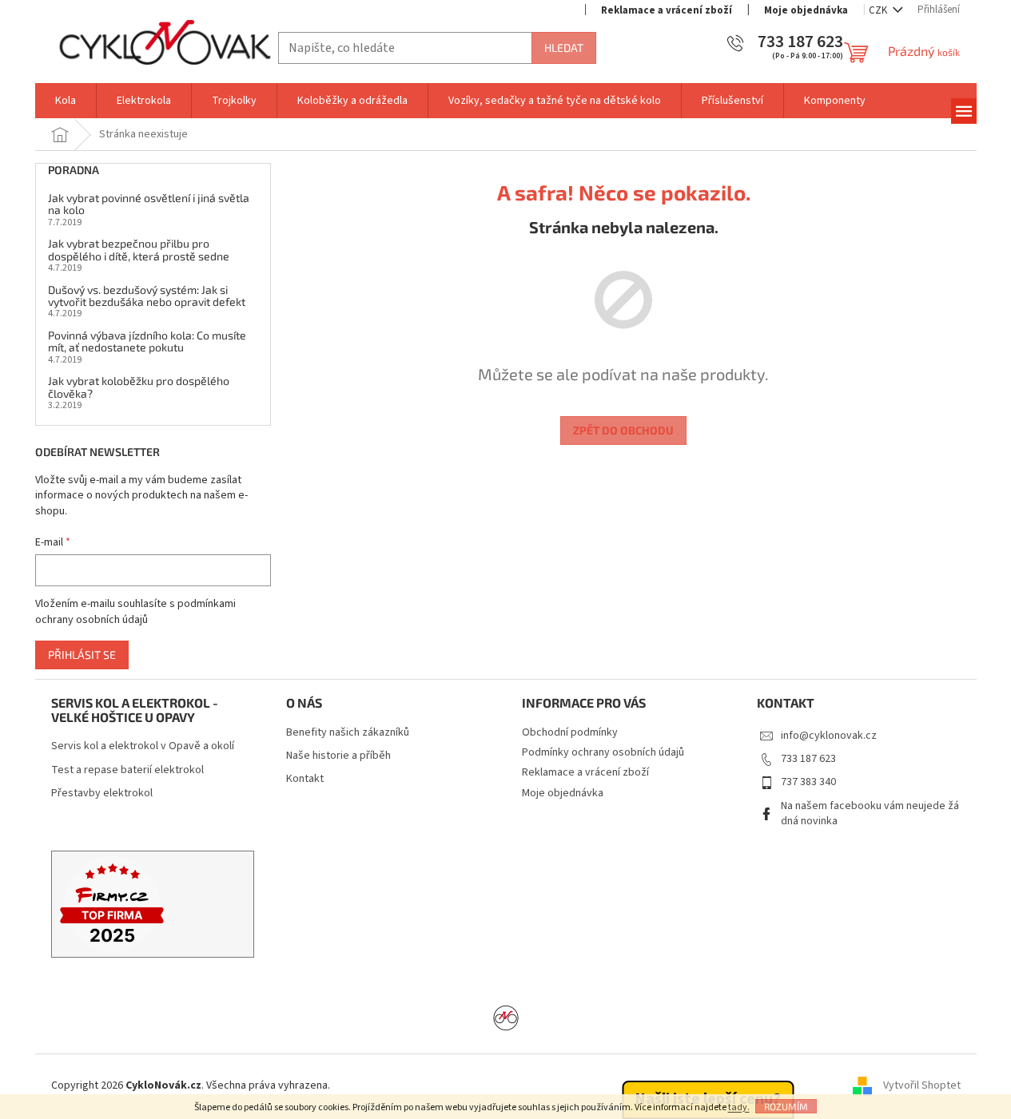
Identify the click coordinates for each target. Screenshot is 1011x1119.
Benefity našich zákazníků (347, 732)
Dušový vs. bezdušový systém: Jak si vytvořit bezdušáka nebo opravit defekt (146, 296)
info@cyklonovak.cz (829, 736)
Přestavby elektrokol (102, 793)
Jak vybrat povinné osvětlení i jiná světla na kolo (148, 204)
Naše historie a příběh (338, 756)
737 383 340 (808, 782)
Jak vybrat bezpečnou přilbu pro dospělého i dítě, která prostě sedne (138, 249)
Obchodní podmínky (570, 732)
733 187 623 (808, 759)
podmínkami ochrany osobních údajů (135, 612)
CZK (879, 10)
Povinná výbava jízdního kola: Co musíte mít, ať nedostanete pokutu (147, 341)
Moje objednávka (806, 10)
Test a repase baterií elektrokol (127, 770)
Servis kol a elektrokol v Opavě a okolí (142, 746)
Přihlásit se (82, 654)
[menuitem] (65, 100)
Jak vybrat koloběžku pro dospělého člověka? (138, 387)
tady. (739, 1107)
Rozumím (786, 1106)
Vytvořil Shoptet (922, 1086)
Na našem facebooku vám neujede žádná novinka (870, 813)
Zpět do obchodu (623, 430)
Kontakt (305, 779)
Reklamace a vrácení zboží (666, 10)
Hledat (563, 47)
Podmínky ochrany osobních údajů (603, 752)
